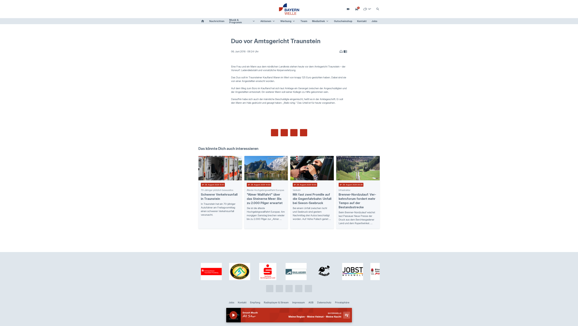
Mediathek (318, 21)
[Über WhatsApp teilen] (294, 132)
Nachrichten (216, 21)
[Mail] (226, 9)
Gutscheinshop (343, 21)
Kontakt (362, 21)
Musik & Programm (235, 21)
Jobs (374, 21)
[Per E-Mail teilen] (303, 132)
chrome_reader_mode (345, 51)
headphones (341, 51)
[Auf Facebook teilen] (274, 132)
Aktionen (265, 21)
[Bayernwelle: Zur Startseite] (289, 9)
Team (303, 21)
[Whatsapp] (207, 9)
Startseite (202, 21)
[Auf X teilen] (284, 132)
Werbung (285, 21)
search (378, 9)
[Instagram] (220, 9)
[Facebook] (213, 9)
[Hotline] (201, 9)
